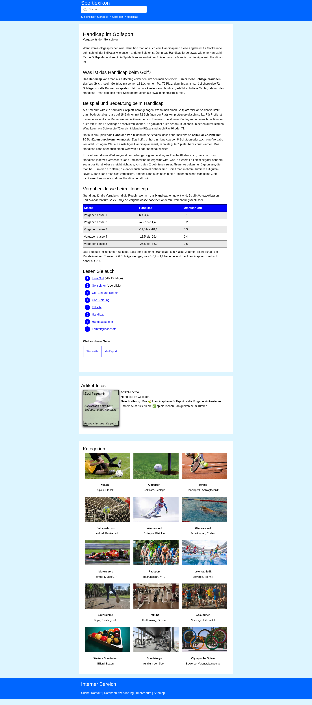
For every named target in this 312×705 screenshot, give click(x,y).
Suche (85, 693)
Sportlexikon (95, 3)
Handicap (98, 314)
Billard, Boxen (105, 661)
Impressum (143, 693)
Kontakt (96, 693)
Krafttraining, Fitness (154, 617)
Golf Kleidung (100, 300)
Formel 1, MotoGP (105, 574)
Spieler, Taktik (105, 487)
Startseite (102, 16)
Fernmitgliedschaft (104, 329)
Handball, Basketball (106, 531)
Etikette (96, 307)
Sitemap (159, 693)
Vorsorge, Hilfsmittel (203, 617)
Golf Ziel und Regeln (105, 292)
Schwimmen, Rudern (202, 531)
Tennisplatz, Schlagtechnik (203, 487)
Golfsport (117, 16)
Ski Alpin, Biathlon (154, 531)
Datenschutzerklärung (119, 693)
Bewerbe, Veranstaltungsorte (203, 661)
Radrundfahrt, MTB (154, 574)
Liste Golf (98, 278)
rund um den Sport (154, 661)
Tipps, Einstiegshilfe (105, 617)
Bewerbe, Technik (202, 574)
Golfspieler (99, 285)
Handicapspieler (102, 321)
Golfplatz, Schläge (154, 487)
